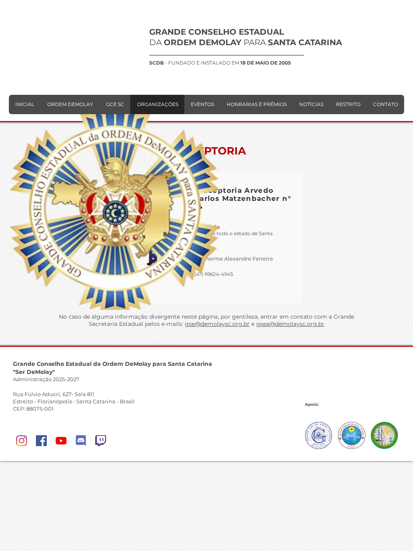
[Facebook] (41, 440)
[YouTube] (61, 440)
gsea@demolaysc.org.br (290, 324)
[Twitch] (100, 440)
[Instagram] (21, 440)
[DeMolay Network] (80, 440)
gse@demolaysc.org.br (217, 324)
